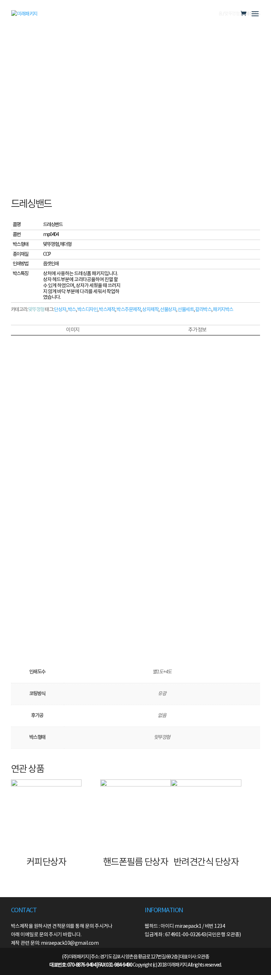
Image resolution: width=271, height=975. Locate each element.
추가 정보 (197, 330)
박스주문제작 (128, 310)
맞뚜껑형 (36, 310)
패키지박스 (223, 310)
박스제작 (107, 310)
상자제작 (150, 310)
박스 (72, 310)
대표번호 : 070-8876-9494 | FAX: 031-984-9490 (90, 965)
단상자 (60, 310)
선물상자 (168, 310)
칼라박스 (203, 310)
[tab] (73, 330)
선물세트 (185, 310)
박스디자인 (87, 310)
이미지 (72, 330)
